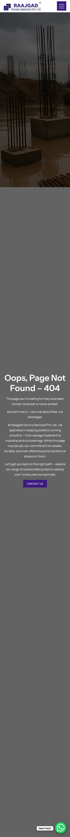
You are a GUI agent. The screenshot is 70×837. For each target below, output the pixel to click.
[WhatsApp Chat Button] (60, 827)
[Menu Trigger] (61, 6)
